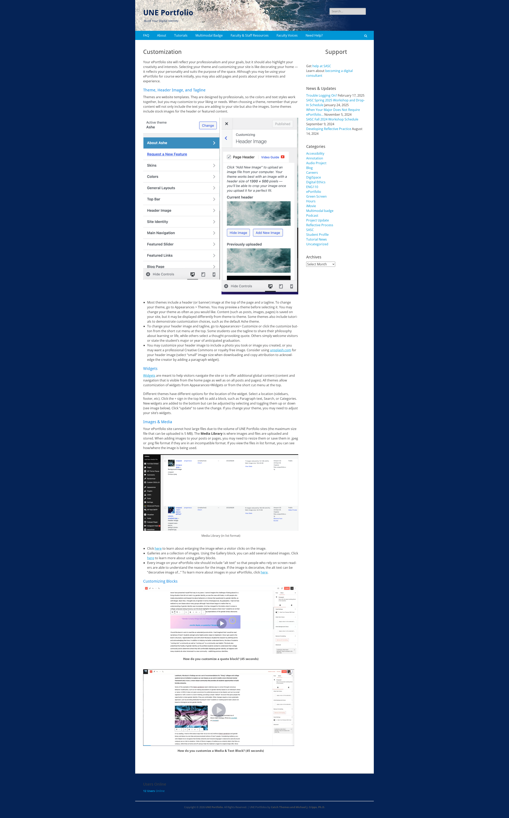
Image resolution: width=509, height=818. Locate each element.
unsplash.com (280, 350)
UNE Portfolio (168, 12)
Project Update (317, 220)
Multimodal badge (319, 211)
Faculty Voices (287, 35)
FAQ (146, 35)
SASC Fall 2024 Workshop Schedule (332, 119)
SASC (310, 230)
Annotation (314, 158)
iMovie (311, 206)
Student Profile (317, 234)
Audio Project (316, 163)
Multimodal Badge (209, 35)
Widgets (149, 375)
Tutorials (180, 35)
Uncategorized (317, 244)
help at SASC (321, 66)
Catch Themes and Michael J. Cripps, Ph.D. (298, 807)
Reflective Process (319, 225)
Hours (311, 201)
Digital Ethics (315, 182)
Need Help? (314, 35)
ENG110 (312, 187)
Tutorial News (316, 239)
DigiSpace (313, 177)
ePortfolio (313, 191)
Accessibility (315, 153)
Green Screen (316, 196)
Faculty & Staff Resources (250, 35)
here (158, 548)
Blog (309, 168)
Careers (312, 172)
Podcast (312, 215)
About (161, 35)
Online (154, 791)
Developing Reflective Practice (328, 129)
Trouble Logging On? (321, 95)
